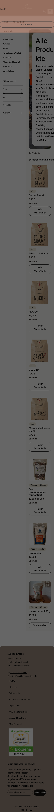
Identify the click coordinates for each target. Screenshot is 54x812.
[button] (51, 2)
